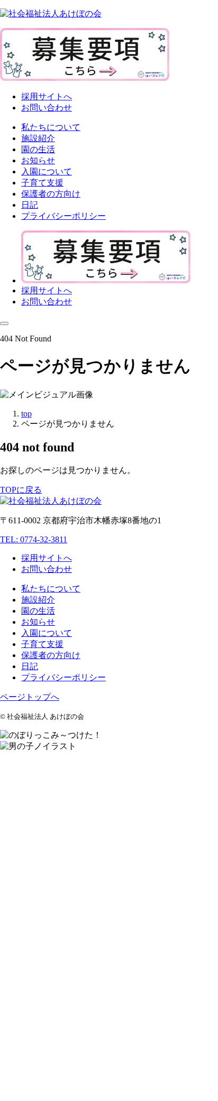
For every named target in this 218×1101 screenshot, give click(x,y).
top (26, 413)
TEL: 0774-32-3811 (33, 539)
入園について (46, 632)
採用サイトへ (46, 96)
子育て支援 (42, 644)
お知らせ (38, 621)
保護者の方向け (50, 655)
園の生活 (38, 610)
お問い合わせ (46, 107)
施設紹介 (38, 599)
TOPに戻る (21, 489)
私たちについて (50, 588)
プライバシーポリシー (63, 677)
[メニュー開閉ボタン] (4, 323)
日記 (29, 666)
